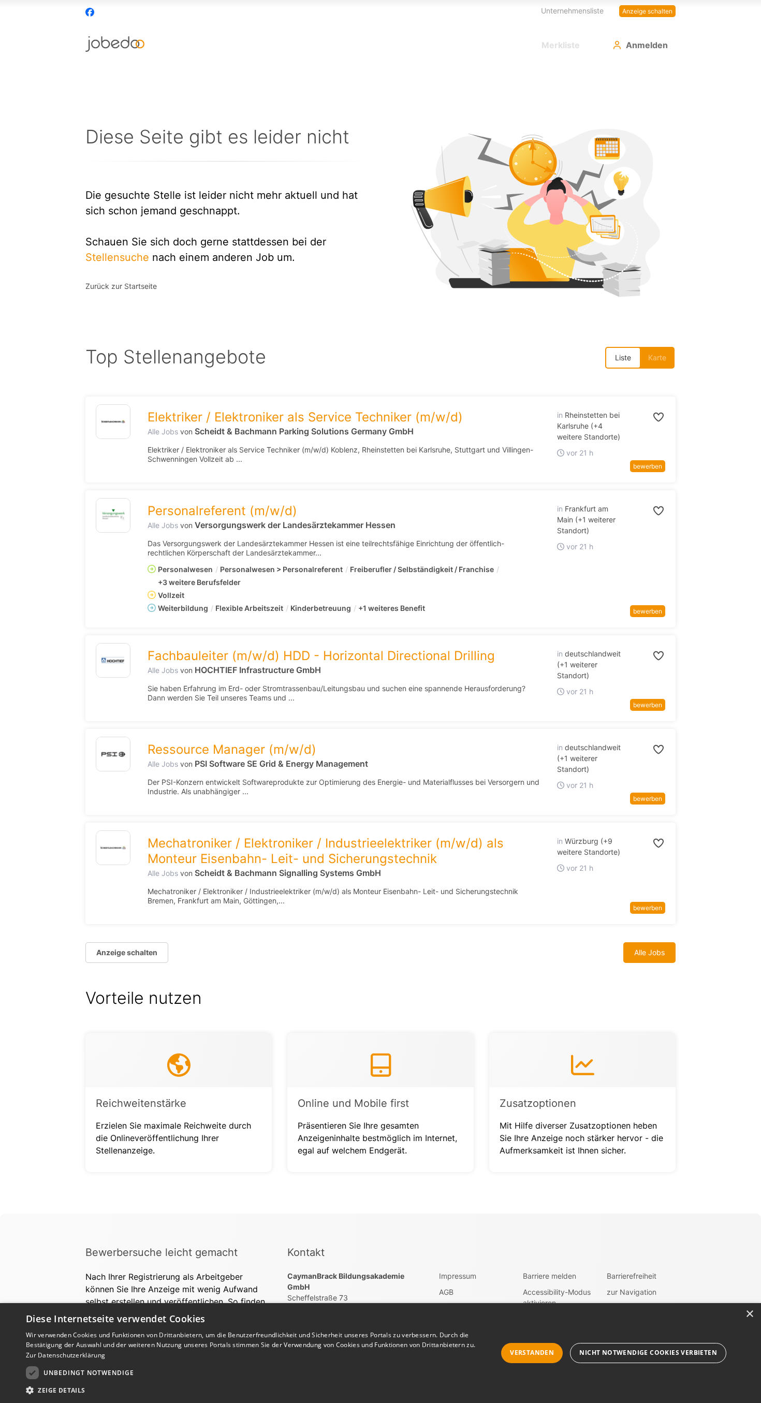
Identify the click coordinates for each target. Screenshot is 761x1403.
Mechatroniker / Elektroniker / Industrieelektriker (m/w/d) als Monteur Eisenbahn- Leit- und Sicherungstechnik (326, 851)
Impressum (457, 1276)
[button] (647, 417)
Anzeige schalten (647, 11)
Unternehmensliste (572, 10)
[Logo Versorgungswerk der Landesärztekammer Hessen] (113, 515)
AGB (446, 1292)
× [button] (749, 1314)
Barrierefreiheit (631, 1276)
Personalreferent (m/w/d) (222, 510)
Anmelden (647, 45)
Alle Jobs (163, 431)
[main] (380, 640)
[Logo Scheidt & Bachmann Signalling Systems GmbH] (113, 848)
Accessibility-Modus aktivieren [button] (557, 1297)
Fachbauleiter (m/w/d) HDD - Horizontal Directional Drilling (321, 655)
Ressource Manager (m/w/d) (232, 749)
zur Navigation (631, 1292)
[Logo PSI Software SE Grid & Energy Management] (113, 754)
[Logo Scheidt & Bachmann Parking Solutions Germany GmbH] (113, 422)
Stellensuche (117, 257)
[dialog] (380, 1353)
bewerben (647, 466)
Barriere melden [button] (549, 1276)
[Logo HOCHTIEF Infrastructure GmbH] (113, 660)
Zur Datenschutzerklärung (65, 1355)
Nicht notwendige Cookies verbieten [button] (648, 1352)
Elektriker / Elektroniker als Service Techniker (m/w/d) (305, 417)
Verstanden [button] (532, 1352)
